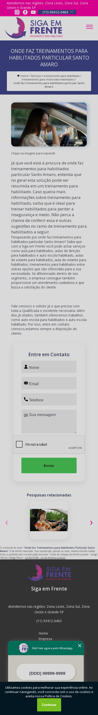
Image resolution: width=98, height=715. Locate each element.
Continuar (49, 705)
